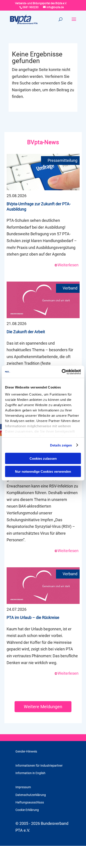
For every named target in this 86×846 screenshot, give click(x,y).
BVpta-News (43, 142)
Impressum (23, 787)
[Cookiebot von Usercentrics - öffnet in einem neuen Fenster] (62, 372)
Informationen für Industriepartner (39, 765)
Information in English (30, 773)
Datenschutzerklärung (30, 795)
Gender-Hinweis (26, 751)
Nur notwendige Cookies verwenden (43, 471)
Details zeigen (61, 445)
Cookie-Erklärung (27, 810)
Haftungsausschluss (29, 802)
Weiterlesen (68, 265)
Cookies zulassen (43, 458)
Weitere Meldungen (43, 706)
